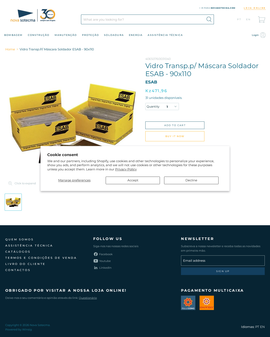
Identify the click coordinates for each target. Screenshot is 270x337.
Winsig (27, 329)
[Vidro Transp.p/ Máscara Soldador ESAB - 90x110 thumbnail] (13, 202)
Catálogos (18, 251)
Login (255, 35)
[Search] (209, 19)
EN (248, 19)
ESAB (151, 82)
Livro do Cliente (25, 264)
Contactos (18, 270)
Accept (132, 180)
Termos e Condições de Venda (41, 257)
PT (239, 19)
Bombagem (13, 35)
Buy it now (175, 136)
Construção (39, 35)
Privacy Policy (126, 169)
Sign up (223, 271)
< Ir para (217, 8)
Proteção (90, 35)
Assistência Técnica (165, 35)
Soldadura (114, 35)
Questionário (88, 297)
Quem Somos (19, 239)
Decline (191, 180)
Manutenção (66, 35)
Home (10, 49)
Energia (136, 35)
